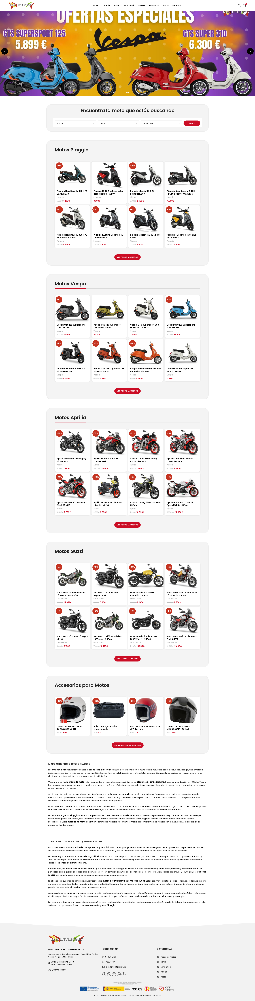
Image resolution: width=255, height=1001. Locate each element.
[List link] (73, 969)
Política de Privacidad (103, 995)
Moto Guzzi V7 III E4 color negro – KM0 (106, 594)
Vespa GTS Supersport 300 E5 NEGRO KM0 (71, 370)
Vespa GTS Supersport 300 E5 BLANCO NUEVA (144, 326)
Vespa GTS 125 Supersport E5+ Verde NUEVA (107, 326)
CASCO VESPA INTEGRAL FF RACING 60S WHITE (71, 728)
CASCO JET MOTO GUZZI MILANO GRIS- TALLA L (179, 728)
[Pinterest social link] (124, 974)
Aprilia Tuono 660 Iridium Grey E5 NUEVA (180, 460)
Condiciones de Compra (123, 995)
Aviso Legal (139, 995)
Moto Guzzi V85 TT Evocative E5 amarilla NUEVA (182, 594)
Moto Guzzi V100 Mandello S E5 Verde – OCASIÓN (71, 594)
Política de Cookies (153, 995)
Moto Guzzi (62, 599)
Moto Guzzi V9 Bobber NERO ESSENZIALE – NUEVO (144, 638)
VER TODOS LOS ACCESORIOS (127, 745)
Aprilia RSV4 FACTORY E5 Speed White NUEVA (180, 504)
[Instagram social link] (114, 974)
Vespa (60, 331)
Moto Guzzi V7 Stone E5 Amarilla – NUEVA (142, 594)
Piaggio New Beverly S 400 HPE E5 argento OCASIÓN (181, 192)
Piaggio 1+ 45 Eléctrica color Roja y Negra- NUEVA (108, 192)
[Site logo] (21, 5)
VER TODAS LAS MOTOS (127, 257)
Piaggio (60, 197)
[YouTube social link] (119, 974)
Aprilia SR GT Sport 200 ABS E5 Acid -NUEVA (108, 504)
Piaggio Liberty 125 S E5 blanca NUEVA (142, 192)
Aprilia (60, 465)
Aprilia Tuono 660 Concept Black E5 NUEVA (144, 460)
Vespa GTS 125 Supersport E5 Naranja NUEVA (109, 370)
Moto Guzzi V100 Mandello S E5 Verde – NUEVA (108, 638)
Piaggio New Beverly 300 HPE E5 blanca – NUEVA (72, 236)
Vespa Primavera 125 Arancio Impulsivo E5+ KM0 (145, 370)
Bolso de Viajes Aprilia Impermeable (105, 728)
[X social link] (109, 974)
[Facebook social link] (104, 974)
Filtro (192, 123)
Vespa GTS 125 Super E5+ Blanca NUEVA (180, 370)
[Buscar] (239, 5)
